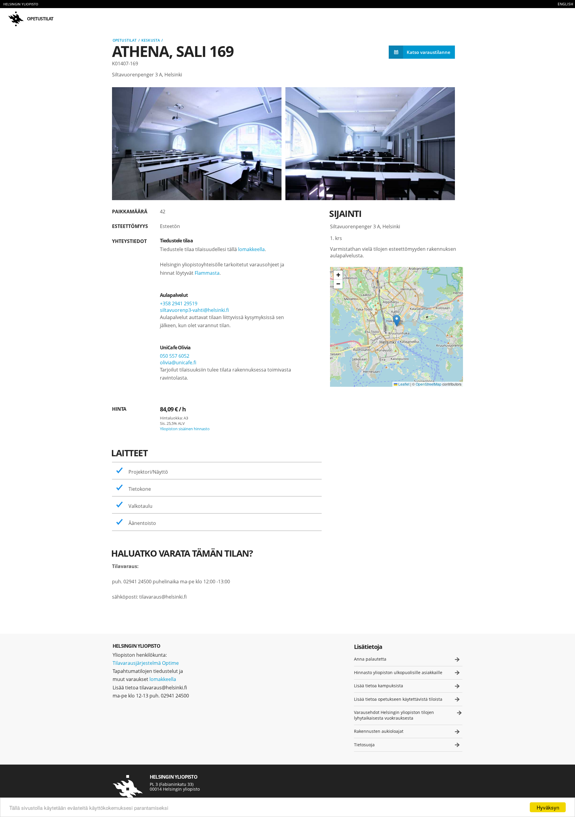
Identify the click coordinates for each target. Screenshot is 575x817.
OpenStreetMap (428, 383)
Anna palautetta (370, 659)
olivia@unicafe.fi (178, 362)
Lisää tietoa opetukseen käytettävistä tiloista (398, 699)
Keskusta (150, 40)
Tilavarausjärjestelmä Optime (146, 663)
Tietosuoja (364, 744)
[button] (396, 321)
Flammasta (207, 273)
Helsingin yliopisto (20, 4)
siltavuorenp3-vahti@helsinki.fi (194, 310)
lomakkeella (251, 249)
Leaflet (403, 383)
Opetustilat (125, 40)
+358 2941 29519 (178, 303)
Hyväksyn (548, 807)
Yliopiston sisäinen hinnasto (185, 428)
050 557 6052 (174, 356)
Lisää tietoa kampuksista (378, 685)
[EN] (565, 4)
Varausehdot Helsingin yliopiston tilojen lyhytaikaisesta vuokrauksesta (394, 715)
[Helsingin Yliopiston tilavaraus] (128, 789)
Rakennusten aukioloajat (378, 731)
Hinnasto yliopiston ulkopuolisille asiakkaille (398, 672)
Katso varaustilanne (428, 52)
